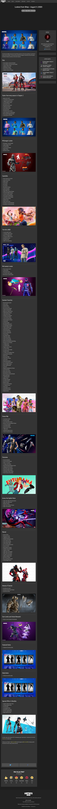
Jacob (23, 10)
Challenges (18, 1)
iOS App (28, 1)
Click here (4, 738)
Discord (33, 1)
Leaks (13, 1)
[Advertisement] (28, 22)
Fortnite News (27, 806)
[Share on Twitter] (10, 765)
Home (9, 1)
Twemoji (30, 804)
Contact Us (33, 806)
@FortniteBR (13, 742)
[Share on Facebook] (27, 765)
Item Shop (23, 1)
